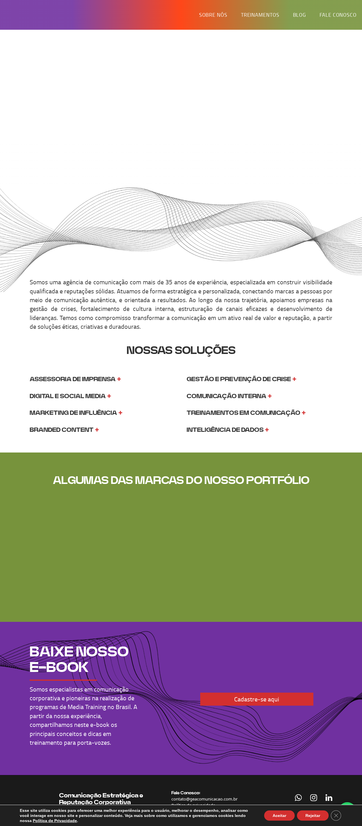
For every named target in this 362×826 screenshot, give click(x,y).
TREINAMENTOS (260, 14)
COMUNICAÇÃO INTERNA (226, 396)
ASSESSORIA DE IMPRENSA (73, 379)
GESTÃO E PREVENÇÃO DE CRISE (239, 379)
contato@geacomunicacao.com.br (204, 799)
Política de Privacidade (55, 820)
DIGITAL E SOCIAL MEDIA (68, 396)
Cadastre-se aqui (256, 699)
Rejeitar (312, 815)
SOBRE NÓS (213, 14)
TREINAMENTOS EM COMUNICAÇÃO (243, 413)
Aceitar (279, 815)
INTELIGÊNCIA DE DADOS (225, 430)
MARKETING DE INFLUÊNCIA (73, 413)
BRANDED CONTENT (62, 430)
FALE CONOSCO (338, 14)
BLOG (299, 14)
